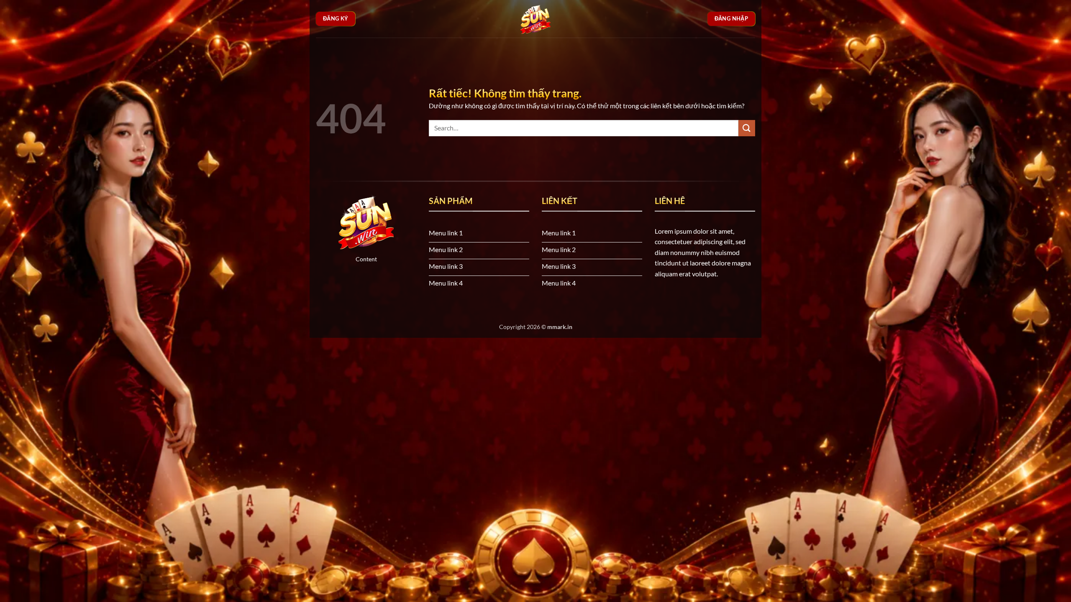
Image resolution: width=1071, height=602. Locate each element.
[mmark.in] (535, 19)
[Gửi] (746, 128)
